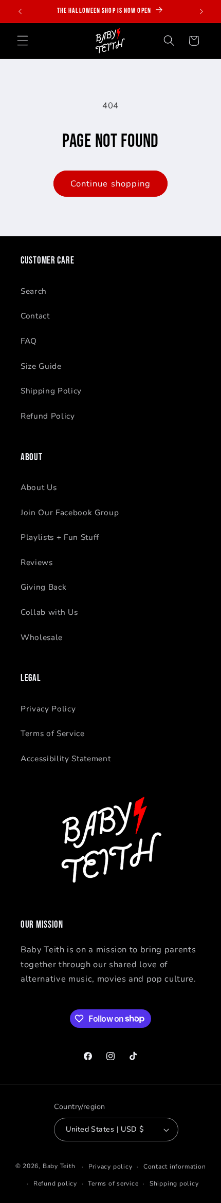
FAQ (29, 340)
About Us (39, 487)
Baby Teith (59, 1166)
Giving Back (43, 586)
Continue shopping (110, 184)
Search (34, 291)
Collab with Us (49, 612)
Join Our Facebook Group (70, 512)
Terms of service (113, 1183)
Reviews (37, 562)
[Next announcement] (201, 11)
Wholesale (42, 637)
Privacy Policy (48, 708)
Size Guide (41, 366)
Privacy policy (110, 1166)
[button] (22, 40)
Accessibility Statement (65, 758)
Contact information (174, 1166)
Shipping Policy (51, 390)
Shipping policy (174, 1183)
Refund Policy (48, 415)
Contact (35, 315)
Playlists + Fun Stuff (60, 537)
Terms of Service (53, 733)
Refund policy (55, 1183)
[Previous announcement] (20, 11)
